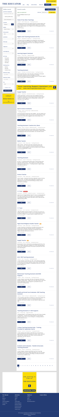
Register (16, 396)
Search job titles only (9, 16)
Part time (6, 68)
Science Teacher (21, 174)
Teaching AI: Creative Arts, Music (28, 125)
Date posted (5, 32)
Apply (29, 31)
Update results (7, 90)
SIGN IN (53, 4)
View (21, 31)
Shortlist (52, 31)
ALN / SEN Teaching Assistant (25, 257)
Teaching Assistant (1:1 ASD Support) (27, 310)
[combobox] (8, 48)
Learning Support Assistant (25, 53)
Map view (53, 12)
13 (42, 365)
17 (52, 365)
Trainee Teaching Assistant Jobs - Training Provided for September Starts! (29, 328)
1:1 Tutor (19, 191)
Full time (6, 67)
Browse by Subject (18, 404)
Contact (3, 399)
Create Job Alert (51, 9)
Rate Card (29, 399)
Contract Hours (7, 70)
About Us (41, 4)
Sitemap (3, 404)
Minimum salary (6, 72)
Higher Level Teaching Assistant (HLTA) (28, 36)
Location (5, 22)
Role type (5, 41)
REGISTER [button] (47, 4)
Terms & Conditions (5, 401)
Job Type (5, 56)
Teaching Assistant (22, 70)
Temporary (7, 59)
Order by (39, 12)
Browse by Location (18, 406)
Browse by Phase (18, 407)
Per (4, 82)
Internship (6, 62)
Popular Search (17, 409)
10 (35, 365)
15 (47, 365)
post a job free (51, 1)
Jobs (24, 4)
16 (49, 365)
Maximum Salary (6, 77)
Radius (4, 27)
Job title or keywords (7, 11)
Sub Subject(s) (6, 51)
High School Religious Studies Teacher (28, 223)
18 (18, 367)
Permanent (7, 58)
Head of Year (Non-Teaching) (25, 20)
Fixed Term (7, 61)
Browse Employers (18, 402)
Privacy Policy (4, 402)
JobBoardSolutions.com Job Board (29, 414)
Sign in (16, 398)
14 (45, 365)
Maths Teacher (21, 141)
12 (40, 365)
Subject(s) (5, 46)
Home (3, 396)
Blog (28, 4)
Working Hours (6, 65)
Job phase (5, 36)
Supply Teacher (21, 92)
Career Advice (34, 4)
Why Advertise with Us (31, 401)
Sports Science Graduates (24, 108)
